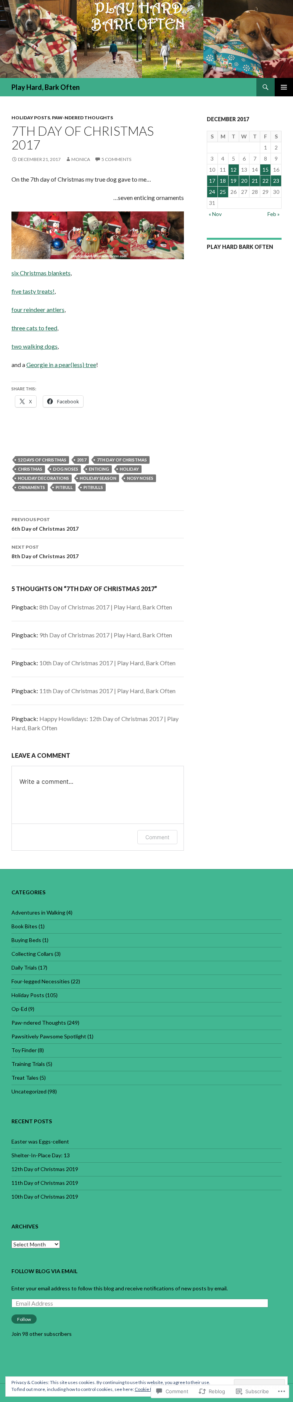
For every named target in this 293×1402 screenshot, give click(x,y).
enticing (99, 468)
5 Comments (116, 159)
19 (233, 180)
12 (233, 169)
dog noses (65, 468)
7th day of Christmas (122, 459)
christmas (30, 468)
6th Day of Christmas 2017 (45, 524)
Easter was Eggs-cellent (40, 1141)
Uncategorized (29, 1091)
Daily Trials (24, 967)
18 (223, 180)
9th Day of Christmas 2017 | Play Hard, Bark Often (105, 634)
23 (276, 180)
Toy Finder (24, 1050)
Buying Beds (26, 940)
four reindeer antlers (37, 309)
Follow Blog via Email (44, 1271)
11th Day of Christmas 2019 (44, 1182)
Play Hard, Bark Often (45, 87)
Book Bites (24, 926)
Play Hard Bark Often (240, 247)
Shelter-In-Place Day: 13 (40, 1155)
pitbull (64, 487)
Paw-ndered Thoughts (82, 117)
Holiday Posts (30, 117)
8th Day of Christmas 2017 (45, 551)
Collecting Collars (32, 953)
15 (265, 169)
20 (244, 180)
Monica (80, 159)
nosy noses (140, 478)
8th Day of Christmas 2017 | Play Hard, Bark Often (105, 607)
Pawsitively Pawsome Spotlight (48, 1036)
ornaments (31, 487)
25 (223, 191)
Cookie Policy (148, 1389)
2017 (81, 459)
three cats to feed (34, 327)
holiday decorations (43, 478)
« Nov (215, 214)
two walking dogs (34, 346)
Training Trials (28, 1064)
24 (212, 191)
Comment (157, 837)
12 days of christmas (42, 459)
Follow (24, 1319)
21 (255, 180)
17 (212, 180)
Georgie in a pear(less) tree (61, 364)
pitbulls (93, 487)
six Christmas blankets (41, 272)
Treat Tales (25, 1077)
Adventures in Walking (38, 912)
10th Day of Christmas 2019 (44, 1196)
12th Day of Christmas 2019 (44, 1169)
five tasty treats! (33, 291)
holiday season (98, 478)
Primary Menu (284, 87)
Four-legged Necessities (40, 981)
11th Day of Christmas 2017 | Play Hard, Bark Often (107, 690)
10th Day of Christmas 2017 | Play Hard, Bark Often (107, 662)
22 (265, 180)
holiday (129, 468)
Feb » (273, 214)
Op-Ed (19, 1009)
